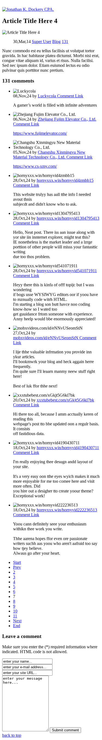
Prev (17, 567)
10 (15, 611)
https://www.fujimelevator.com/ (40, 133)
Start (17, 562)
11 (15, 616)
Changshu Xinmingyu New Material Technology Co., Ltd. (49, 154)
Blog (56, 41)
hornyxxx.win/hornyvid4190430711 (68, 447)
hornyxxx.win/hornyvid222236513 (67, 510)
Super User (41, 41)
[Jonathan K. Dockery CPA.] (28, 9)
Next (17, 621)
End (16, 625)
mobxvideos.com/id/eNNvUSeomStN (46, 338)
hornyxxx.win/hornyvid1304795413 (68, 218)
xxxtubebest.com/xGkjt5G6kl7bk (65, 400)
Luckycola (47, 96)
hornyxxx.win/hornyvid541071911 (67, 270)
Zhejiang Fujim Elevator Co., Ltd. (67, 119)
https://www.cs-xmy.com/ (35, 166)
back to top (11, 735)
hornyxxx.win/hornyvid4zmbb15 (65, 180)
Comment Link (70, 96)
